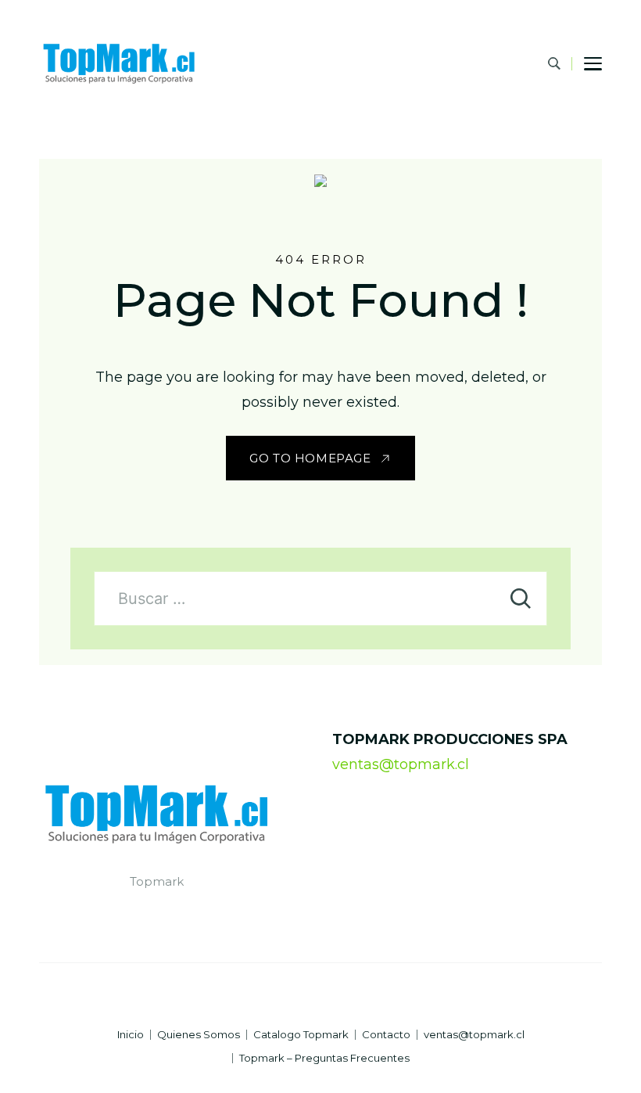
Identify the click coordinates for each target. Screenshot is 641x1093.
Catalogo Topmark (301, 1035)
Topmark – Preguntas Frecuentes (324, 1058)
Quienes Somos (198, 1035)
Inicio (130, 1035)
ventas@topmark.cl (400, 764)
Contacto (386, 1035)
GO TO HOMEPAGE (310, 458)
